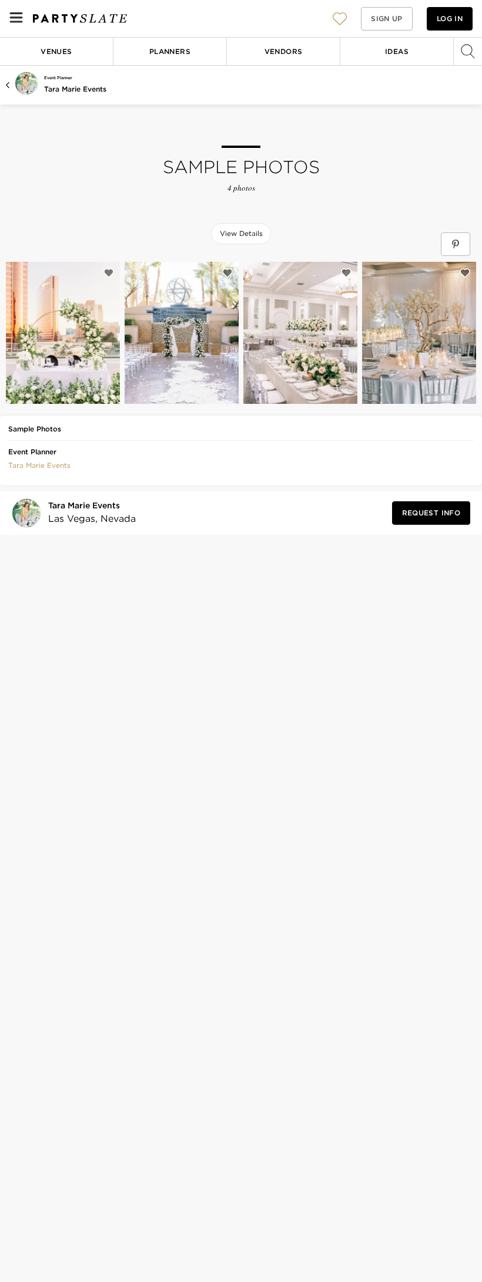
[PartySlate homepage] (80, 18)
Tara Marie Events (75, 89)
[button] (340, 18)
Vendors (284, 51)
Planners (169, 51)
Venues (56, 51)
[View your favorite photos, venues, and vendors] (340, 19)
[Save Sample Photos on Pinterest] (455, 244)
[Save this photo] (108, 273)
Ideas (397, 51)
